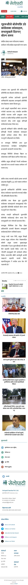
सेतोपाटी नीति (4, 567)
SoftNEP (16, 584)
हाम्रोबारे (3, 564)
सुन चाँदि (3, 561)
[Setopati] (14, 483)
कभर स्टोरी (9, 17)
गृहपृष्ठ (2, 553)
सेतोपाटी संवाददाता (12, 52)
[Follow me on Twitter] (6, 54)
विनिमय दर (3, 556)
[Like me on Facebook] (4, 55)
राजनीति (17, 17)
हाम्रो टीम (16, 567)
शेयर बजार (3, 559)
